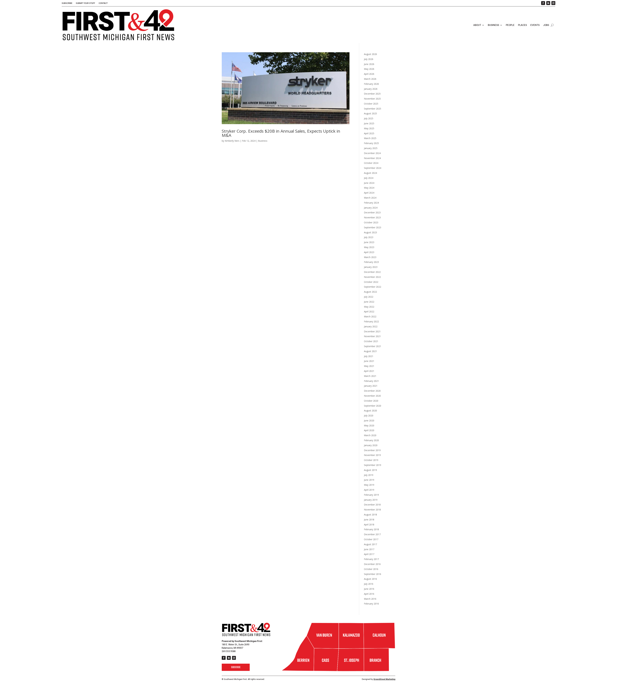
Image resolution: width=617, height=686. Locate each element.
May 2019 (369, 484)
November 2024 (372, 158)
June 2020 (369, 420)
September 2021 (372, 346)
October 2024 (371, 162)
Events (535, 25)
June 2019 (369, 479)
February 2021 (371, 380)
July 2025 (368, 118)
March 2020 (370, 435)
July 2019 (368, 475)
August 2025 (370, 113)
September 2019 (372, 465)
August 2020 (370, 410)
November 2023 (372, 217)
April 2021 (369, 371)
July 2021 (368, 356)
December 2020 (372, 390)
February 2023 (371, 261)
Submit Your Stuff (85, 3)
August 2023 (370, 232)
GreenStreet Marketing (384, 679)
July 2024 (368, 177)
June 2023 (369, 242)
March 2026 (370, 78)
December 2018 (372, 504)
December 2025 (372, 93)
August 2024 (370, 172)
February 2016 (371, 603)
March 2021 (370, 375)
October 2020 (371, 400)
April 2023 (369, 252)
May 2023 (369, 247)
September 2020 (372, 405)
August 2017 (370, 544)
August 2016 (370, 578)
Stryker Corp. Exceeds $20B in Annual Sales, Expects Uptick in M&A (281, 133)
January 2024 (370, 207)
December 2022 (372, 271)
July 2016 (368, 583)
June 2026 (369, 64)
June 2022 (369, 301)
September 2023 (372, 227)
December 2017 (372, 534)
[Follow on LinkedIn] (548, 3)
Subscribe (67, 3)
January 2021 (370, 385)
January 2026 (370, 88)
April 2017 (369, 554)
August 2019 (370, 470)
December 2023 (372, 212)
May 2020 (369, 425)
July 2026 (368, 59)
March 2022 (370, 316)
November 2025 (372, 98)
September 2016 (372, 574)
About (477, 25)
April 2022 (369, 311)
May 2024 (369, 187)
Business (493, 25)
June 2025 (369, 123)
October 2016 (371, 569)
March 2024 (370, 197)
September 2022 (372, 286)
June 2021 (369, 361)
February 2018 (371, 529)
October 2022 (371, 281)
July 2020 (368, 415)
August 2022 (370, 291)
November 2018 (372, 509)
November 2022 (372, 276)
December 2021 (372, 331)
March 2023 (370, 257)
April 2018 (369, 524)
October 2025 (371, 103)
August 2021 (370, 351)
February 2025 (371, 143)
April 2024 (369, 192)
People (510, 25)
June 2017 (369, 549)
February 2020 (371, 440)
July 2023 (368, 237)
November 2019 (372, 455)
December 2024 (372, 153)
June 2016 (369, 588)
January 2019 (370, 499)
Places (522, 25)
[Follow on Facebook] (543, 3)
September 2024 (372, 167)
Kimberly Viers (232, 140)
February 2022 (371, 321)
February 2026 (371, 83)
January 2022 (370, 326)
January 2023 (370, 266)
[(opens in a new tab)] (285, 88)
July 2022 (368, 296)
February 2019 (371, 494)
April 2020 (369, 430)
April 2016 (369, 593)
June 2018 (369, 519)
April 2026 (369, 73)
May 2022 (369, 306)
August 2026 (370, 54)
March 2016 (370, 598)
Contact (103, 3)
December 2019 (372, 450)
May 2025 (369, 128)
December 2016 (372, 564)
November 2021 (372, 336)
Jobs (546, 25)
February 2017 (371, 559)
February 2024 (371, 202)
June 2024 (369, 182)
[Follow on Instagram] (553, 3)
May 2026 (369, 68)
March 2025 (370, 138)
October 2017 (371, 539)
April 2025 (369, 133)
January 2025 (370, 148)
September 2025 (372, 108)
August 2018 (370, 514)
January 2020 (370, 445)
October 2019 (371, 460)
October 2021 (371, 341)
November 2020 (372, 395)
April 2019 (369, 489)
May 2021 (369, 366)
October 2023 (371, 222)
